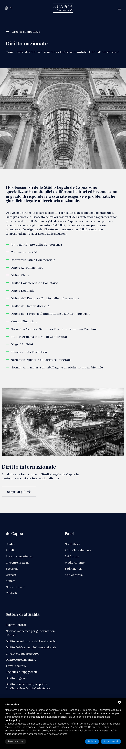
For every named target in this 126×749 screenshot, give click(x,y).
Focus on (12, 568)
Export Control (16, 625)
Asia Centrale (74, 575)
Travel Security (16, 666)
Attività (11, 550)
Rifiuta (92, 741)
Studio (10, 544)
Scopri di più (19, 491)
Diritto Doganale (17, 678)
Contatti (11, 593)
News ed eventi (16, 587)
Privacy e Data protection (23, 653)
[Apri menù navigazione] (119, 8)
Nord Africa (72, 544)
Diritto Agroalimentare (21, 659)
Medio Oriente (75, 562)
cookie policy (12, 720)
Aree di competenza (23, 31)
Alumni (10, 581)
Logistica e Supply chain (22, 672)
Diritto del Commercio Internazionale (31, 647)
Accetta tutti (111, 741)
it (8, 8)
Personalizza (15, 741)
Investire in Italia (17, 562)
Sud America (73, 568)
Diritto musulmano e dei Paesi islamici (31, 641)
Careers (11, 575)
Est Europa (72, 556)
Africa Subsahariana (78, 550)
